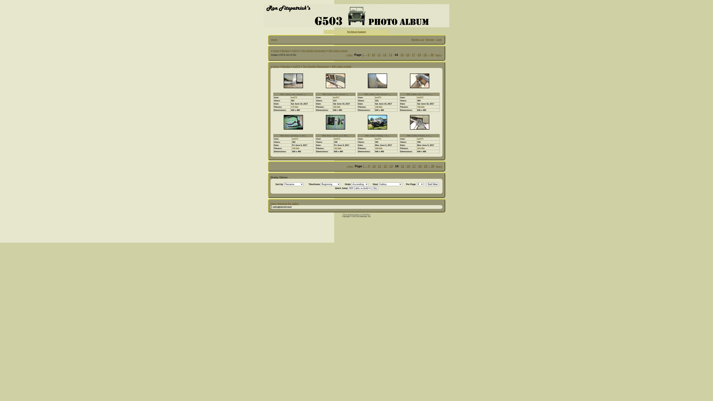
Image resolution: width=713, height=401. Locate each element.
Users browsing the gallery (285, 203)
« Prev (349, 55)
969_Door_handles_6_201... (293, 136)
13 (390, 54)
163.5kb (421, 148)
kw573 (295, 51)
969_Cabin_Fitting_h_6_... (419, 136)
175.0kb (294, 107)
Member (285, 51)
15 (402, 54)
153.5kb (337, 148)
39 (432, 54)
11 (379, 54)
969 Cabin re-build (337, 51)
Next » (438, 55)
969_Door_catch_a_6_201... (335, 136)
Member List (417, 39)
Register (430, 39)
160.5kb (337, 107)
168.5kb (378, 148)
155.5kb (295, 148)
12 (384, 54)
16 (407, 54)
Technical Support (356, 32)
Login (439, 39)
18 (419, 54)
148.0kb (378, 107)
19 (425, 54)
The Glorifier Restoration (313, 51)
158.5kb (421, 107)
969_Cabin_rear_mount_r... (293, 94)
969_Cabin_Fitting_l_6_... (377, 136)
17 (413, 54)
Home (274, 39)
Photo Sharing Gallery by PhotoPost (356, 214)
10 (373, 54)
